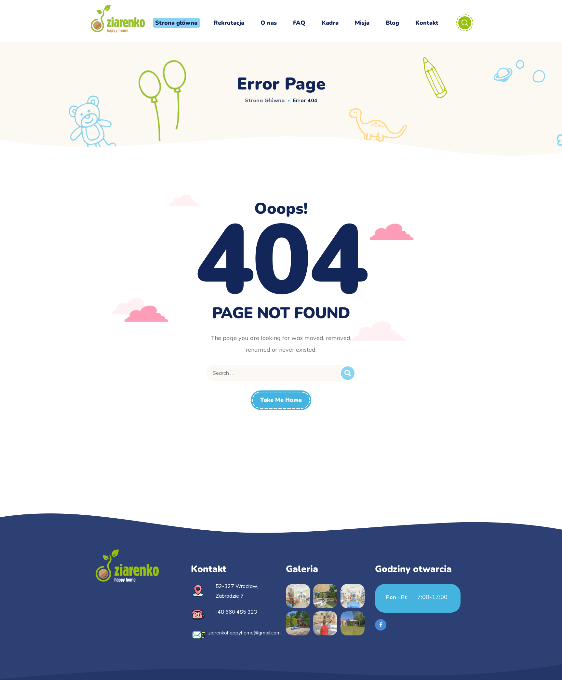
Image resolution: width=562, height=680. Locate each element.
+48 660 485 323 (235, 611)
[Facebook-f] (380, 625)
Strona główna (265, 100)
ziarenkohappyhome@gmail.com (244, 633)
